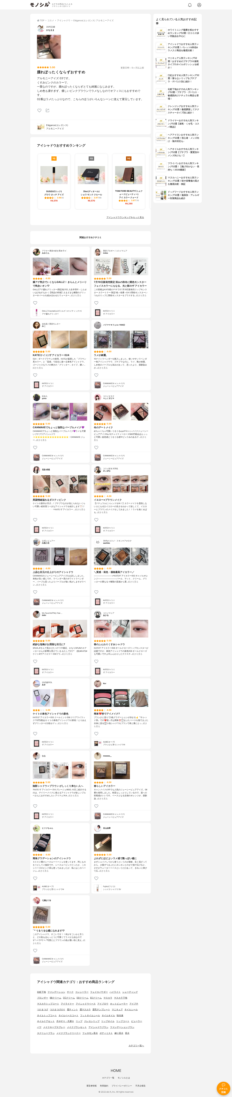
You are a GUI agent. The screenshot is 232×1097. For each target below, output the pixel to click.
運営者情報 (91, 1085)
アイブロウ (102, 1003)
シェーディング (130, 992)
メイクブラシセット (77, 1027)
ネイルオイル (108, 1015)
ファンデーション (56, 992)
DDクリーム (82, 998)
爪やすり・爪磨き (65, 1021)
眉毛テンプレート (101, 1009)
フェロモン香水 (90, 1033)
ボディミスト (106, 1033)
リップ (79, 1021)
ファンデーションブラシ (122, 1027)
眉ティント (72, 1009)
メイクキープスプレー (54, 1027)
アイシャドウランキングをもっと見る (125, 217)
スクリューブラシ (46, 1033)
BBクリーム (55, 998)
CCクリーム (69, 998)
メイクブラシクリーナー (68, 1033)
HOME (116, 1070)
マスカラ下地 (120, 998)
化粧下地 (41, 992)
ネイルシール (131, 1009)
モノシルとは (124, 1077)
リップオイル (107, 1021)
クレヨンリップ (92, 1021)
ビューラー (136, 1021)
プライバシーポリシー (122, 1085)
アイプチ (133, 1003)
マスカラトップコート (48, 1003)
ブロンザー (42, 998)
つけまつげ (42, 1009)
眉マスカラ (85, 1009)
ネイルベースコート (68, 1015)
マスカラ (107, 998)
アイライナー (67, 1003)
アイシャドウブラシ (98, 1027)
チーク (70, 992)
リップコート (122, 1021)
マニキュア (117, 1009)
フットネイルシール (90, 1015)
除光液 (120, 1015)
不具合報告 (140, 1085)
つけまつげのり (57, 1009)
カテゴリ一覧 (108, 1077)
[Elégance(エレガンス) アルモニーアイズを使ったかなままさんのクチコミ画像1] (49, 47)
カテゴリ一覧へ (136, 1045)
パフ (39, 1027)
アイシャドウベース (86, 1003)
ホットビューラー (119, 1003)
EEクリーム (96, 998)
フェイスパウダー (99, 992)
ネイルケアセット (46, 1021)
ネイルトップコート (47, 1015)
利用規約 (104, 1085)
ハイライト (115, 992)
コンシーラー (81, 992)
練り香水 (118, 1033)
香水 (127, 1033)
